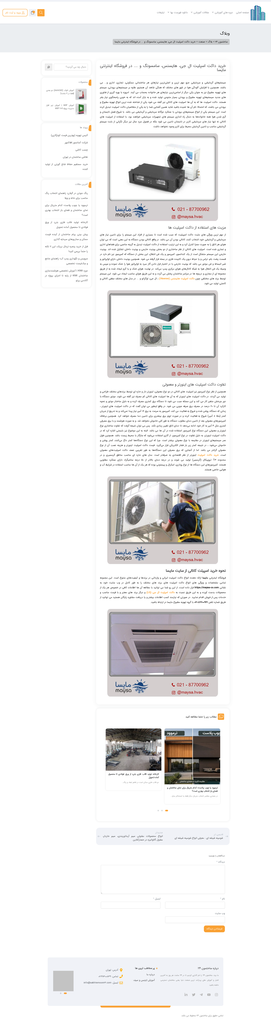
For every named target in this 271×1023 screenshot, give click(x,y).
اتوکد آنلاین (242, 37)
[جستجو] (48, 67)
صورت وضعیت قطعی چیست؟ (165, 33)
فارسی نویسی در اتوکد (237, 29)
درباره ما (150, 974)
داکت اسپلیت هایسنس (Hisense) (177, 279)
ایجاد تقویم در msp (101, 33)
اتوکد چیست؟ (241, 25)
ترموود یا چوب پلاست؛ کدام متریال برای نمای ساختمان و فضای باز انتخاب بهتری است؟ (192, 789)
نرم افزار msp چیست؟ (100, 25)
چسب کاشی (81, 150)
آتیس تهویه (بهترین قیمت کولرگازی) (69, 135)
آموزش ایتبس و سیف (144, 980)
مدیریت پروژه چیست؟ (100, 29)
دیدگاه (220, 862)
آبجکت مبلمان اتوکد (238, 41)
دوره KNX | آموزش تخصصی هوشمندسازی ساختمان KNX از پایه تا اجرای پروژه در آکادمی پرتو (66, 275)
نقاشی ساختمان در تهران (75, 157)
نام (222, 899)
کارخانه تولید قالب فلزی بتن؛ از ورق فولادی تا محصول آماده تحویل (133, 775)
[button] (166, 811)
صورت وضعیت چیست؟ (168, 25)
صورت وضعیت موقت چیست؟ (165, 29)
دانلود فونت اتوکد (239, 33)
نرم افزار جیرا (104, 37)
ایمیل (156, 899)
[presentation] (107, 770)
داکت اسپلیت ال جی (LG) (160, 592)
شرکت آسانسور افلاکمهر (76, 143)
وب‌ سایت (220, 913)
